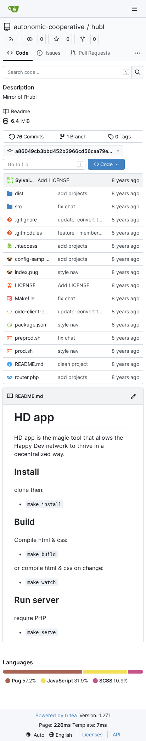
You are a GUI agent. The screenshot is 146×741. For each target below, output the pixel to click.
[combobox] (44, 164)
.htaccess (26, 246)
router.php (27, 377)
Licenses (92, 734)
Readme (20, 111)
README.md (29, 364)
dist (19, 193)
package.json (30, 325)
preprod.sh (27, 338)
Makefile (24, 298)
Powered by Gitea (56, 715)
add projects (72, 193)
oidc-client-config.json (33, 311)
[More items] (137, 53)
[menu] (35, 735)
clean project (73, 364)
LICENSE (25, 285)
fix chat (66, 206)
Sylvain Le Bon (25, 180)
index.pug (26, 272)
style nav (68, 272)
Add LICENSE (53, 180)
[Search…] (137, 72)
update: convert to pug (85, 219)
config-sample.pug (33, 259)
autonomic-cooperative (49, 27)
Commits (30, 136)
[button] (30, 39)
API (116, 734)
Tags (123, 136)
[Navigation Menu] (135, 9)
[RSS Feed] (11, 39)
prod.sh (24, 351)
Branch (77, 136)
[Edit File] (133, 396)
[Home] (13, 8)
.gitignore (26, 219)
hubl (97, 27)
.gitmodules (28, 233)
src (18, 206)
